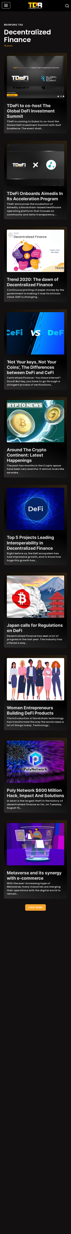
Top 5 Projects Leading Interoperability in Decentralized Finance (30, 542)
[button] (6, 6)
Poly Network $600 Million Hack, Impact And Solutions (35, 793)
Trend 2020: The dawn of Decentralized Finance (33, 282)
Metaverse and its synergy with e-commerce (34, 875)
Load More (35, 907)
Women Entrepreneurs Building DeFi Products (30, 710)
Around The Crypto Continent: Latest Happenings (26, 455)
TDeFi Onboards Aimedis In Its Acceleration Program (35, 196)
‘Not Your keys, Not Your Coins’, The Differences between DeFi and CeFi (31, 367)
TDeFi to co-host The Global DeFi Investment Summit (31, 111)
